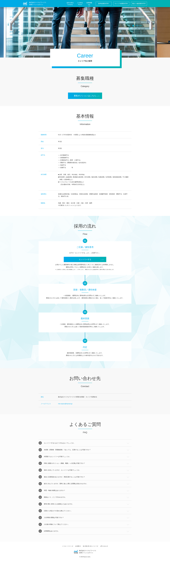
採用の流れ (139, 25)
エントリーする (85, 259)
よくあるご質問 (140, 32)
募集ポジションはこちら (85, 96)
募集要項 (138, 19)
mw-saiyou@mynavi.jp (65, 403)
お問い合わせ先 (140, 29)
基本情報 (138, 22)
